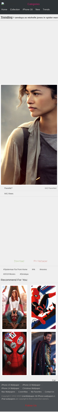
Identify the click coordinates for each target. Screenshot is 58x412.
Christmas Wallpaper (31, 388)
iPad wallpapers (8, 399)
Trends (46, 9)
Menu (54, 9)
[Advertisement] (29, 52)
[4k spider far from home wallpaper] (14, 353)
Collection (15, 9)
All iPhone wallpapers (44, 396)
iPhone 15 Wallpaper (10, 385)
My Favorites (36, 392)
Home (4, 9)
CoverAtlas (23, 392)
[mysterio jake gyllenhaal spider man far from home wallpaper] (43, 353)
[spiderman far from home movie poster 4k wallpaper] (43, 307)
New (38, 9)
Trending (7, 17)
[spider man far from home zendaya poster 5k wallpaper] (14, 307)
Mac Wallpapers (8, 392)
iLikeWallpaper (28, 396)
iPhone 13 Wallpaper (31, 385)
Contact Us (49, 392)
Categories (34, 4)
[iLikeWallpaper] (13, 3)
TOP (54, 380)
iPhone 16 (28, 9)
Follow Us (31, 405)
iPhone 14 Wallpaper (10, 388)
